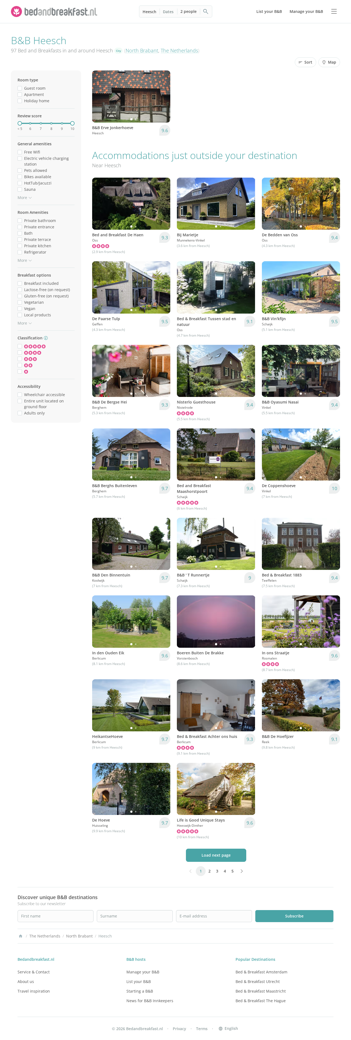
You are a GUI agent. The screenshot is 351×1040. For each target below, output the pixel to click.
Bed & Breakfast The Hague (261, 1000)
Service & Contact (34, 971)
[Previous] (100, 96)
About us (26, 981)
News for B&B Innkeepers (149, 1000)
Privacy (179, 1028)
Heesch (149, 11)
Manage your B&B (142, 971)
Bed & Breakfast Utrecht (258, 981)
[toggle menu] (334, 11)
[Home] (21, 936)
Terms (202, 1028)
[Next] (163, 96)
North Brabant (142, 50)
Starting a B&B (139, 991)
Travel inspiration (34, 991)
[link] (55, 11)
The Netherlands (179, 50)
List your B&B (138, 981)
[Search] (206, 11)
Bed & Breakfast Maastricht (261, 991)
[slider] (20, 123)
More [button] (22, 197)
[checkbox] (20, 88)
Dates (168, 11)
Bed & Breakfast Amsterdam (261, 971)
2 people (188, 11)
